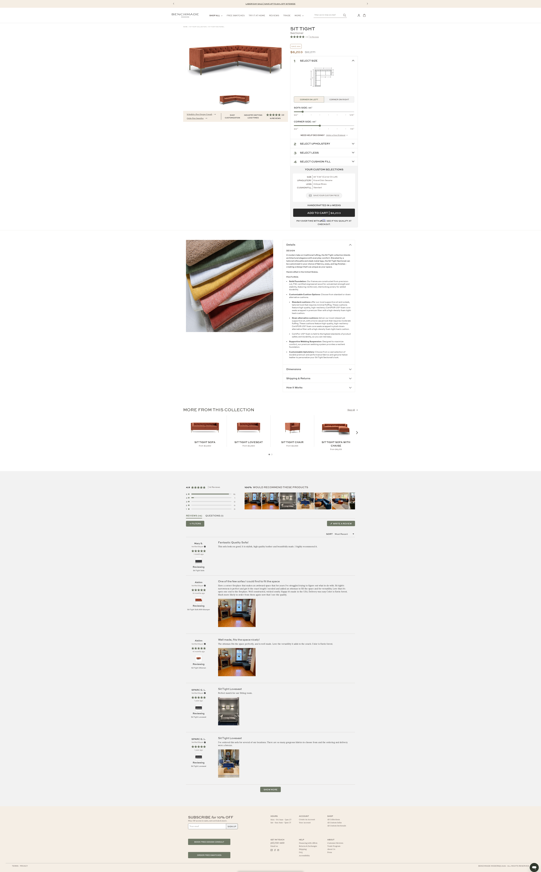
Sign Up (232, 826)
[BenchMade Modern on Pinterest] (278, 850)
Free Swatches (236, 15)
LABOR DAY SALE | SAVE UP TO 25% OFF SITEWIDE (270, 4)
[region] (300, 500)
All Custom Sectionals (336, 826)
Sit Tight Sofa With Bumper (198, 609)
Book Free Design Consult (209, 842)
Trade (287, 15)
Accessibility (304, 856)
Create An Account (307, 820)
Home (185, 26)
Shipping (303, 849)
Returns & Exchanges (308, 846)
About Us (331, 849)
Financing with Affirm (308, 843)
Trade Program (333, 846)
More (298, 15)
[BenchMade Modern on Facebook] (275, 850)
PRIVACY (24, 866)
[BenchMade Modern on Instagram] (271, 850)
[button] (173, 4)
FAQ (300, 852)
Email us (274, 846)
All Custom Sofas (334, 823)
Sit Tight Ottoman (198, 668)
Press (329, 852)
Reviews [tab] (194, 515)
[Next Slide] (353, 500)
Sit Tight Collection (197, 26)
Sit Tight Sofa (198, 570)
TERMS (15, 866)
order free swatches (209, 855)
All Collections (333, 820)
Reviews (274, 15)
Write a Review (344, 524)
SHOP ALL (214, 15)
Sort (329, 534)
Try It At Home (257, 15)
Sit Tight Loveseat (198, 717)
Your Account (305, 823)
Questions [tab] (214, 515)
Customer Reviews (335, 843)
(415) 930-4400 (277, 843)
